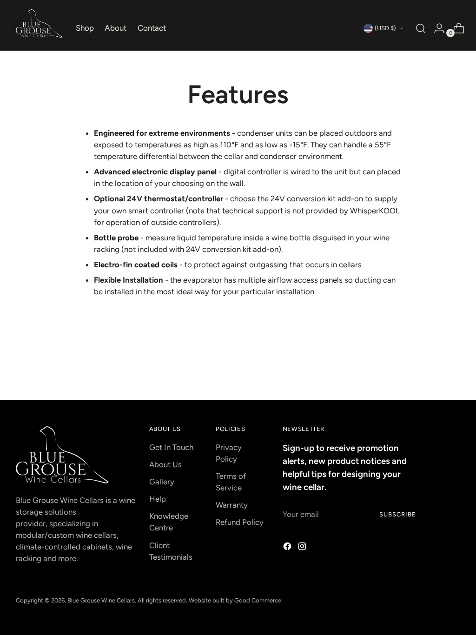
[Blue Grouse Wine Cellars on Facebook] (288, 548)
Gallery (161, 481)
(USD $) (385, 28)
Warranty (232, 504)
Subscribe (397, 514)
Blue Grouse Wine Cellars (101, 600)
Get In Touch (171, 447)
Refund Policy (240, 522)
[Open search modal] (419, 28)
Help (157, 498)
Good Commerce (257, 600)
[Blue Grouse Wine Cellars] (39, 23)
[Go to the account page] (435, 28)
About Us (165, 464)
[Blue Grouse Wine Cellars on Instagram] (303, 548)
